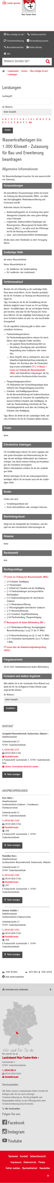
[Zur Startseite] (29, 8)
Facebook (16, 1123)
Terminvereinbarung (15, 41)
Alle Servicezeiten (12, 1109)
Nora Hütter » (8, 798)
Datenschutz (30, 1162)
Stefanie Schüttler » (10, 911)
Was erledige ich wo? (15, 34)
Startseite (13, 1156)
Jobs (8, 54)
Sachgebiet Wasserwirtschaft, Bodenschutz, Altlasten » (25, 734)
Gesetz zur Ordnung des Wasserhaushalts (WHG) (27, 577)
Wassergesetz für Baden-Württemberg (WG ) (26, 623)
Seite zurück (46, 972)
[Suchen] (48, 61)
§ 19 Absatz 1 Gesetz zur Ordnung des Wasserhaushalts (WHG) (28, 370)
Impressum (15, 1162)
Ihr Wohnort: (7, 107)
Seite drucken (11, 972)
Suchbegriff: (7, 96)
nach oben (33, 972)
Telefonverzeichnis (38, 34)
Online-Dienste (35, 47)
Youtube (15, 1141)
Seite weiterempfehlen (14, 977)
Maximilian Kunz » (9, 856)
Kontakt (24, 1156)
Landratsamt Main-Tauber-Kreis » (20, 1058)
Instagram (16, 1132)
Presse (41, 1162)
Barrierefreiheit (29, 1168)
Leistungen (12, 75)
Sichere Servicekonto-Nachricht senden (21, 767)
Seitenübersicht (38, 1156)
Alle (30, 123)
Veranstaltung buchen (38, 41)
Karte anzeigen (13, 774)
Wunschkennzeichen (15, 47)
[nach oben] (48, 1176)
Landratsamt (13, 71)
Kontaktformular (12, 757)
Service (24, 71)
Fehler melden (13, 1168)
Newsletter (44, 1168)
